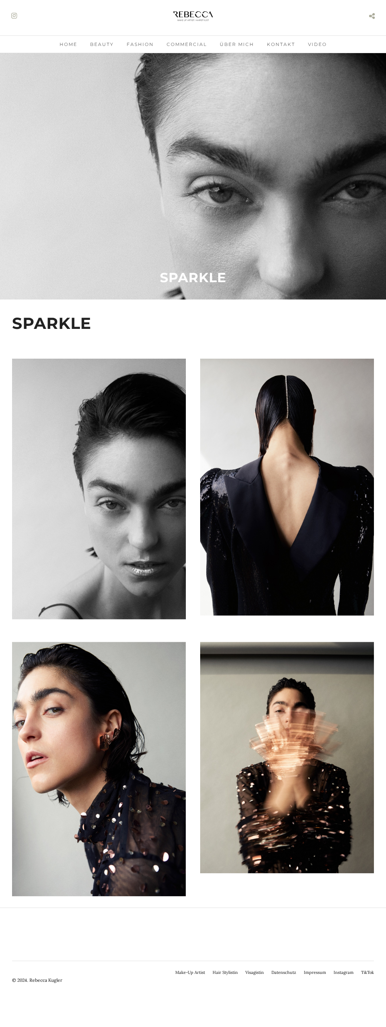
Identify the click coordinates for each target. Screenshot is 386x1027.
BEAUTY (102, 44)
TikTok (367, 972)
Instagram (344, 972)
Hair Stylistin (225, 972)
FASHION (140, 44)
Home (68, 44)
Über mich (237, 44)
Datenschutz (283, 972)
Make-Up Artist (190, 972)
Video (317, 44)
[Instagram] (14, 15)
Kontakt (281, 44)
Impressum (315, 972)
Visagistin (254, 972)
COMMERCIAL (187, 44)
